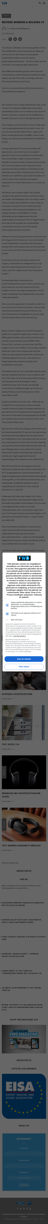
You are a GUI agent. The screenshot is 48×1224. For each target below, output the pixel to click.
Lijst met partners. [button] (19, 636)
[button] (24, 620)
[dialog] (24, 612)
